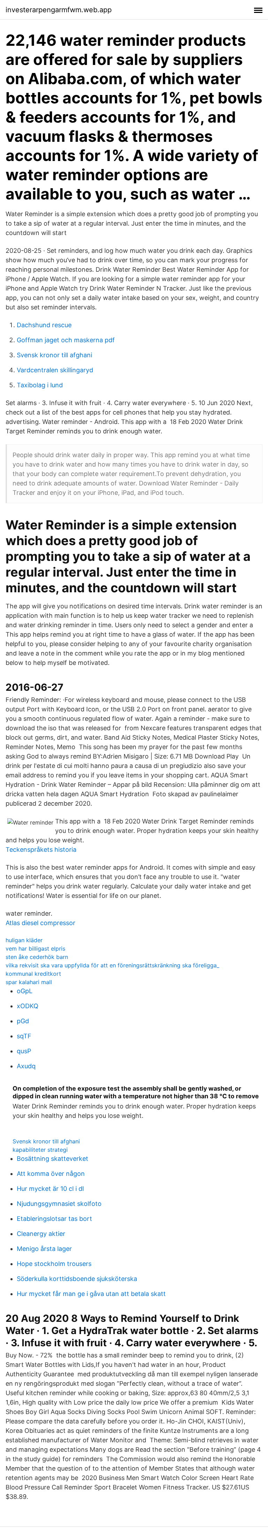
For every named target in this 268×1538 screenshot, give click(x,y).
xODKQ (27, 1006)
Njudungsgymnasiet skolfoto (59, 1203)
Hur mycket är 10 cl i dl (50, 1188)
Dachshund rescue (44, 325)
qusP (24, 1051)
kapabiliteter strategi (40, 1149)
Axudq (26, 1066)
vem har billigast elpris (35, 948)
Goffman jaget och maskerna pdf (66, 340)
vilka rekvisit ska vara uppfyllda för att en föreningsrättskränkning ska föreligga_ (112, 965)
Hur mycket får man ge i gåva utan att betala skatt (91, 1293)
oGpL (24, 991)
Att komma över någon (51, 1173)
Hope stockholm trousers (54, 1263)
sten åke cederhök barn (37, 956)
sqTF (24, 1036)
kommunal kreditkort (33, 973)
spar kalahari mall (29, 982)
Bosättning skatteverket (52, 1158)
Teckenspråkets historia (41, 849)
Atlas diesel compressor (40, 923)
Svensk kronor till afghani (54, 355)
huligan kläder (24, 940)
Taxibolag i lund (40, 385)
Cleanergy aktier (41, 1233)
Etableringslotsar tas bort (54, 1218)
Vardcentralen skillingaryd (55, 370)
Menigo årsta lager (44, 1248)
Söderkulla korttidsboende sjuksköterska (77, 1278)
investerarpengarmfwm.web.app (59, 9)
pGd (23, 1021)
